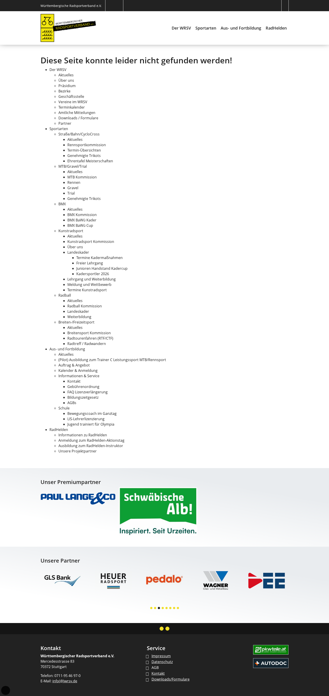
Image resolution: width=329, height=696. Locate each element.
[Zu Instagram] (162, 629)
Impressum (161, 655)
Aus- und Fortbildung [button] (241, 28)
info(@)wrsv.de (64, 681)
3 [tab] (159, 608)
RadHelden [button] (276, 28)
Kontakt (158, 673)
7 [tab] (174, 608)
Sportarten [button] (205, 28)
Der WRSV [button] (181, 28)
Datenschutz (162, 661)
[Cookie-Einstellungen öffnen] (5, 690)
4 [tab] (163, 608)
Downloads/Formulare (171, 679)
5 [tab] (167, 608)
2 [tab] (155, 608)
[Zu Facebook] (167, 629)
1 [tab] (151, 608)
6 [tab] (170, 608)
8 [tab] (178, 608)
